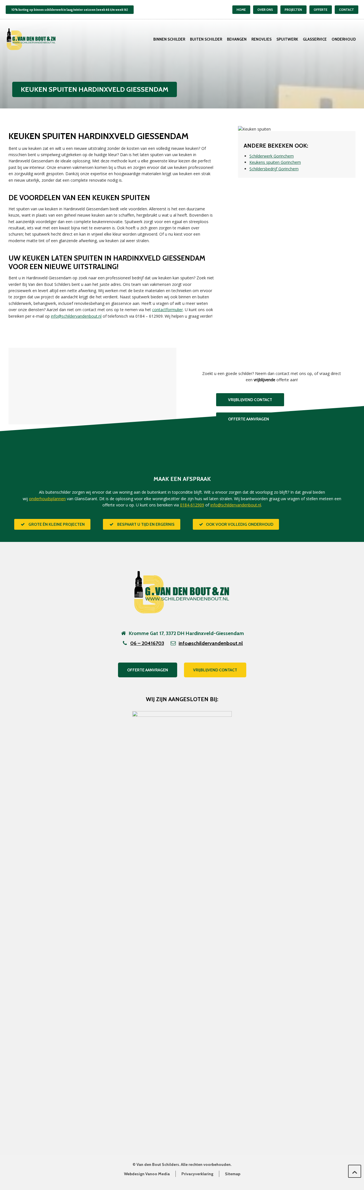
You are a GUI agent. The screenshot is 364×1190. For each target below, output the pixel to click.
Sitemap (232, 1173)
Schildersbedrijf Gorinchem (274, 168)
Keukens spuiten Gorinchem (275, 162)
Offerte (320, 10)
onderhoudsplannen (47, 498)
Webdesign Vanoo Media (147, 1173)
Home (241, 10)
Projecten (293, 10)
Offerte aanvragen (147, 669)
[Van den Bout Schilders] (31, 39)
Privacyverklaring (197, 1173)
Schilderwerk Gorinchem (271, 156)
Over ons (265, 10)
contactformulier (167, 309)
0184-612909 (192, 505)
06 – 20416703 (147, 643)
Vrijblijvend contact (215, 669)
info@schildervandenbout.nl (76, 316)
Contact (346, 10)
